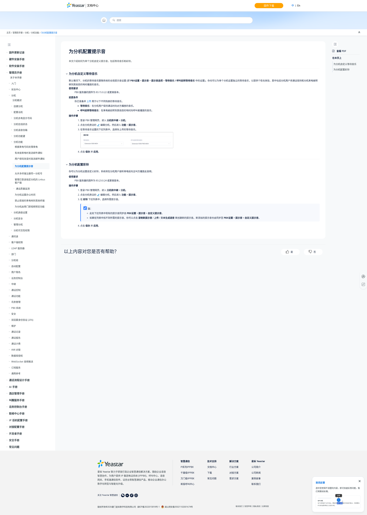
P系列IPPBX (187, 467)
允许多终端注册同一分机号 (28, 173)
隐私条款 (256, 506)
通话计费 (16, 343)
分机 (27, 32)
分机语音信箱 (20, 130)
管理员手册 (18, 32)
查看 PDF (341, 51)
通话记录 (16, 331)
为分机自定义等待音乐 (344, 64)
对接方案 (234, 472)
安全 (13, 313)
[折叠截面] (360, 32)
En (298, 5)
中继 (13, 284)
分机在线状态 (20, 124)
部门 (13, 254)
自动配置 (16, 266)
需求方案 (234, 478)
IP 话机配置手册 (18, 420)
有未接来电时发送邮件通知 (28, 152)
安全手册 (14, 440)
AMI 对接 (16, 349)
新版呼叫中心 (187, 484)
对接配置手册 (17, 427)
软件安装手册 (17, 66)
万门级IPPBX (187, 478)
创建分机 (18, 106)
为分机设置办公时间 (25, 194)
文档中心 (92, 5)
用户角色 (16, 272)
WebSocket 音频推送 (22, 361)
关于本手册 (16, 77)
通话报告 (16, 337)
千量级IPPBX (187, 472)
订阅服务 (16, 367)
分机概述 (17, 100)
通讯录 (14, 236)
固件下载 (269, 5)
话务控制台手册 (18, 406)
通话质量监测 (23, 188)
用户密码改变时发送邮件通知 (30, 158)
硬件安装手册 (17, 59)
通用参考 (16, 373)
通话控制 (16, 290)
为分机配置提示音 (49, 32)
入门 (13, 83)
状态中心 (16, 89)
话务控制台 (17, 278)
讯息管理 (16, 302)
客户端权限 (17, 242)
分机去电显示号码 (23, 118)
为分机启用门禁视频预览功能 (30, 206)
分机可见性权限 (22, 230)
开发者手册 (15, 433)
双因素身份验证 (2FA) (22, 319)
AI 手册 (13, 387)
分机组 (14, 260)
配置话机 (18, 112)
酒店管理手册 (17, 393)
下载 (209, 472)
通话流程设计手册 (19, 380)
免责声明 (247, 506)
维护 (13, 325)
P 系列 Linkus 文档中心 (358, 273)
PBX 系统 (16, 308)
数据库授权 (17, 355)
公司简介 (256, 467)
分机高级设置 (20, 212)
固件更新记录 (17, 52)
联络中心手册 (17, 413)
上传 (89, 101)
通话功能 (16, 296)
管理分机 (18, 224)
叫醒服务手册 (17, 400)
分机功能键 (19, 136)
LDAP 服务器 (18, 248)
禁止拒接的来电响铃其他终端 (30, 200)
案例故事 (256, 478)
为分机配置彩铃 (341, 69)
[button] (7, 52)
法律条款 (265, 506)
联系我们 (256, 484)
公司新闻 (256, 472)
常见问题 (14, 447)
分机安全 (18, 218)
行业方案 (234, 467)
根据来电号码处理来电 (26, 146)
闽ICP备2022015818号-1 (148, 507)
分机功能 (35, 32)
